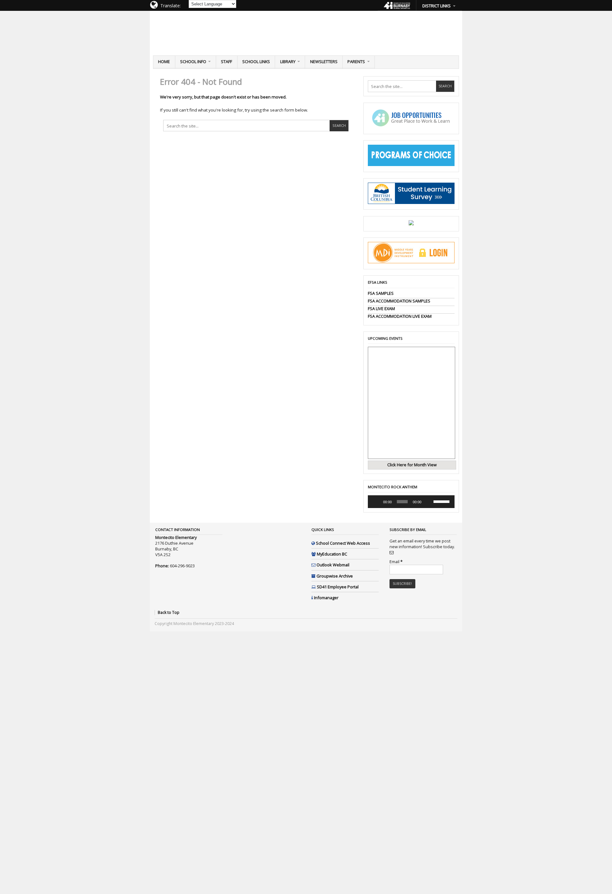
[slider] (442, 501)
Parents (356, 61)
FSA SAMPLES (381, 293)
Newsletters (324, 61)
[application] (411, 501)
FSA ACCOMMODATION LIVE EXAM (400, 316)
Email (396, 561)
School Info (193, 61)
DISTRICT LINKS (436, 6)
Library (287, 61)
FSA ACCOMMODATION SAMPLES (399, 301)
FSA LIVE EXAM (381, 308)
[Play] (376, 501)
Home (164, 61)
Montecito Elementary (195, 30)
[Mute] (428, 501)
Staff (226, 61)
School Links (256, 61)
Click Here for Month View (412, 465)
